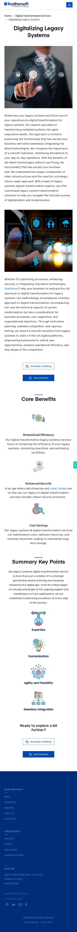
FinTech (8, 844)
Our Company (13, 789)
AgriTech (9, 839)
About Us (9, 813)
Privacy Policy (46, 922)
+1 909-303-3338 (13, 899)
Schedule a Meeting (40, 366)
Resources (10, 802)
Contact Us (10, 819)
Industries (12, 831)
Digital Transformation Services (33, 16)
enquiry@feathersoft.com (16, 894)
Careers (8, 808)
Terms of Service (32, 922)
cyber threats (58, 488)
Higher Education (13, 855)
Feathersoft (12, 288)
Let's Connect (40, 378)
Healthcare (10, 850)
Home (7, 16)
